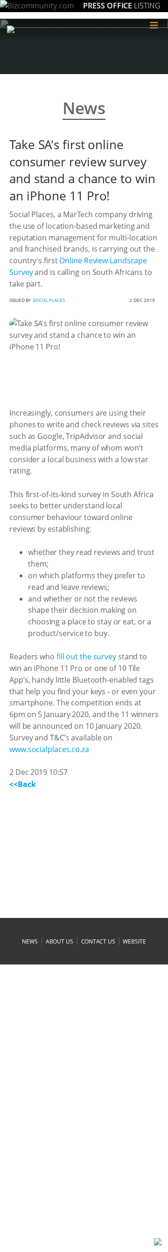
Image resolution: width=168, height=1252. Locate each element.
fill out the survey (86, 656)
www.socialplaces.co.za (49, 749)
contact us (98, 941)
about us (59, 941)
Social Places (49, 300)
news (30, 941)
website (134, 941)
